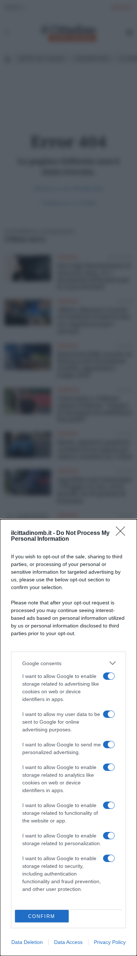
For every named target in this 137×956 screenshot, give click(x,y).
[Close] (123, 533)
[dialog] (68, 737)
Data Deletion (27, 942)
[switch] (109, 676)
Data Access (68, 942)
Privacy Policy (110, 942)
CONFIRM (41, 916)
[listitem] (68, 663)
